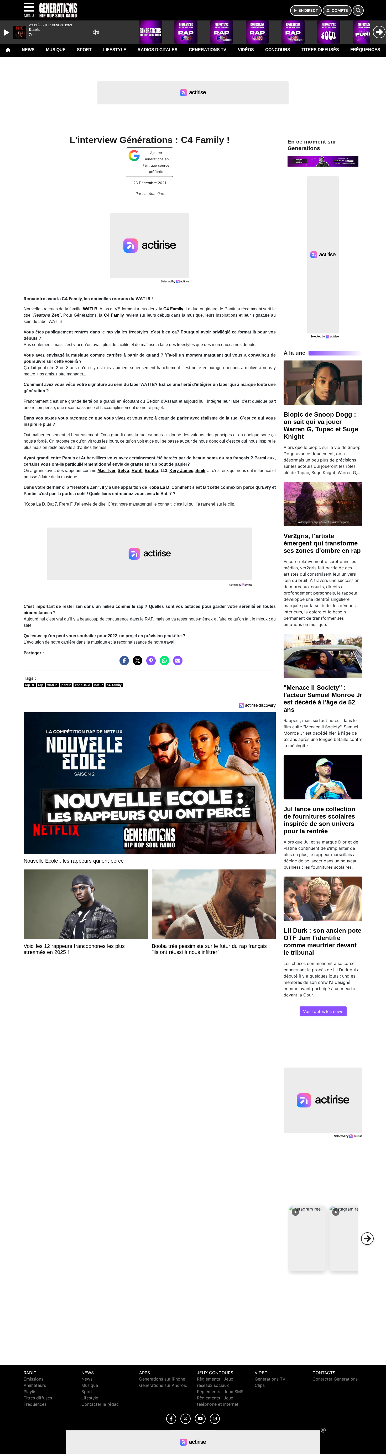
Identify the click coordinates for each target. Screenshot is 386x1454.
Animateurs (35, 1385)
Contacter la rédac (100, 1404)
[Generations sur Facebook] (171, 1419)
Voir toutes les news (323, 1011)
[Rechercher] (358, 10)
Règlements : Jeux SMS (220, 1391)
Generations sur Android (163, 1385)
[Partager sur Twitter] (136, 663)
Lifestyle (114, 49)
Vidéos (246, 49)
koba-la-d (82, 685)
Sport (84, 49)
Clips (260, 1385)
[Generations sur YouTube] (200, 1419)
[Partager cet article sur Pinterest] (150, 663)
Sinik (200, 470)
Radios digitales (158, 49)
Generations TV (207, 49)
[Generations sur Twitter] (185, 1419)
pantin (66, 685)
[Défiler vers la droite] (367, 1238)
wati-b (52, 685)
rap (40, 685)
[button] (307, 1238)
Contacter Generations (335, 1379)
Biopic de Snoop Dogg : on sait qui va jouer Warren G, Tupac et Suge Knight (321, 425)
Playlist (31, 1391)
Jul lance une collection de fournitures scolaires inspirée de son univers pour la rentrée (319, 820)
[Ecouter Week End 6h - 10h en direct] (323, 160)
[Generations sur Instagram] (215, 1419)
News (28, 49)
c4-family (114, 685)
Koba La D (158, 487)
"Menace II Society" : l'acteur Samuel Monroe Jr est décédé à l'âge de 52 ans (323, 698)
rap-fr (29, 685)
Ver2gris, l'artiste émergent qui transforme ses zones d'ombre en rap (322, 543)
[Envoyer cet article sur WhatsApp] (163, 663)
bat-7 (98, 685)
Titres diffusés (320, 49)
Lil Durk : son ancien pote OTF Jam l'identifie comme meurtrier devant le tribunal (322, 941)
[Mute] (96, 32)
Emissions (33, 1379)
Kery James (181, 470)
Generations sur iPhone (162, 1379)
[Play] (7, 32)
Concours (277, 49)
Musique (56, 49)
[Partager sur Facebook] (123, 663)
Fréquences (365, 49)
